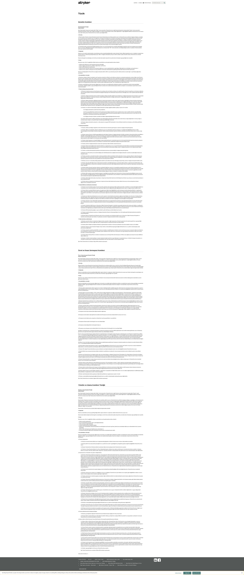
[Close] (242, 572)
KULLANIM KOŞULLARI (127, 559)
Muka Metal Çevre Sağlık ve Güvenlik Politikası (126, 565)
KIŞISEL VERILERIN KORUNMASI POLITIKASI (89, 561)
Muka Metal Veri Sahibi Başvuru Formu (134, 563)
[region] (122, 573)
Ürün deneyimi (82, 568)
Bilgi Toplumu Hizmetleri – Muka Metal (88, 565)
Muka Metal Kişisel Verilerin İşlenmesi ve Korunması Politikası (92, 563)
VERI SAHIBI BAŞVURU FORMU (109, 561)
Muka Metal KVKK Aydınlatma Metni (115, 563)
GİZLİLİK (90, 559)
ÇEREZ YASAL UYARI (99, 559)
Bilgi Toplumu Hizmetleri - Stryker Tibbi (106, 565)
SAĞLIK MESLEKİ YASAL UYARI (113, 559)
